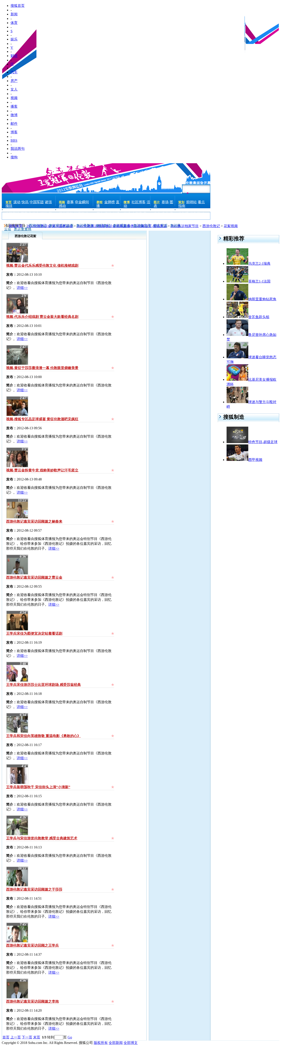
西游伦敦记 (211, 226)
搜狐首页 (18, 5)
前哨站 (191, 202)
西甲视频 (255, 460)
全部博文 (131, 1043)
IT (12, 64)
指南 (181, 206)
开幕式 (26, 214)
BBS (14, 140)
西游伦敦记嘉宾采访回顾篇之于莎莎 (34, 889)
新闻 (14, 14)
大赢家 (137, 214)
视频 (14, 98)
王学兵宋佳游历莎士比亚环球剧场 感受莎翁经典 (43, 685)
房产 (14, 81)
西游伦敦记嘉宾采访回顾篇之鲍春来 (34, 521)
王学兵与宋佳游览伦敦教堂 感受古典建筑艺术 (41, 838)
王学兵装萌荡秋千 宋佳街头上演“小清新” (38, 787)
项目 (9, 206)
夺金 (157, 214)
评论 (43, 214)
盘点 (165, 214)
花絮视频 (231, 226)
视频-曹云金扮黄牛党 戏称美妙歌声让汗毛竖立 (42, 470)
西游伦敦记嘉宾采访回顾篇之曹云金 (34, 577)
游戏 (127, 214)
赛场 (165, 202)
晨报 (186, 217)
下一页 (27, 1037)
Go (70, 1037)
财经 (14, 56)
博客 (14, 132)
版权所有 (101, 1043)
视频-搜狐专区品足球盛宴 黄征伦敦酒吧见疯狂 (42, 419)
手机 (13, 217)
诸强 (48, 202)
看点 (201, 202)
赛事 (70, 202)
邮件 (14, 123)
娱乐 (14, 39)
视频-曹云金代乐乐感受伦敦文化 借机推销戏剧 (42, 265)
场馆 (108, 214)
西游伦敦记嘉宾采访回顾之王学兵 (32, 945)
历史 (99, 214)
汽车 (14, 72)
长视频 (79, 214)
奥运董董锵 (22, 229)
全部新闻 (116, 1043)
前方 (35, 214)
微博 (14, 115)
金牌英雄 (12, 214)
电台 (66, 217)
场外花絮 (66, 214)
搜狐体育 (16, 226)
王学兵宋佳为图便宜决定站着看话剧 (34, 633)
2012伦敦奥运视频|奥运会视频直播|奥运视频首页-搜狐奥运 (122, 226)
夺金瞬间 (82, 202)
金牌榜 (109, 202)
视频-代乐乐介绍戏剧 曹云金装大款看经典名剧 (42, 317)
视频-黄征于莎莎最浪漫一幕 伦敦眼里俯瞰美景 (42, 368)
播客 (14, 106)
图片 (157, 202)
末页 (36, 1037)
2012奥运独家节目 (185, 226)
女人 (14, 89)
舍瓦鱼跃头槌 (258, 317)
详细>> (22, 288)
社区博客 (138, 202)
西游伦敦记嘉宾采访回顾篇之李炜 (32, 1001)
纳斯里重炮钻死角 (262, 299)
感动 (62, 206)
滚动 (16, 202)
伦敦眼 (183, 214)
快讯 (25, 202)
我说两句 (18, 148)
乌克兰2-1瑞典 (259, 263)
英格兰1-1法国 (259, 281)
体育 (14, 23)
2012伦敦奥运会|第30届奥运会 (50, 226)
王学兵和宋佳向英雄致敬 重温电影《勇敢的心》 (43, 736)
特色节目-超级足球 (262, 442)
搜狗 (14, 157)
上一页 (15, 1037)
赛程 (99, 202)
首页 (8, 202)
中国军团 (37, 202)
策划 (181, 202)
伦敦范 (195, 214)
